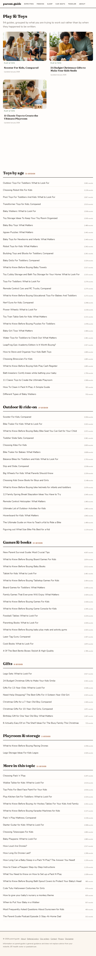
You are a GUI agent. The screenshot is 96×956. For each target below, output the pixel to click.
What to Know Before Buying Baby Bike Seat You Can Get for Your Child (48, 430)
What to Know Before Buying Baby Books (48, 566)
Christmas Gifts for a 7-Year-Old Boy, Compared (48, 701)
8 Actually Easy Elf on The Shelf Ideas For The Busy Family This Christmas (48, 722)
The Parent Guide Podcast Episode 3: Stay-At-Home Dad (48, 916)
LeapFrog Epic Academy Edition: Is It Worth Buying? (48, 344)
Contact (54, 939)
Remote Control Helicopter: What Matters (48, 501)
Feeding (40, 4)
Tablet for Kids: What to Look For (48, 573)
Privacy (61, 939)
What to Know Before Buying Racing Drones (48, 745)
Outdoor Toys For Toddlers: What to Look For (48, 182)
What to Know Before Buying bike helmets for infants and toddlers (48, 487)
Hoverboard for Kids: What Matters (48, 515)
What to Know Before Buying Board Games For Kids (48, 559)
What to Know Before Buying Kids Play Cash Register (48, 365)
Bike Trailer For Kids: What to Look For (48, 423)
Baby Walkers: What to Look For (48, 211)
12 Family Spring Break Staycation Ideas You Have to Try (48, 494)
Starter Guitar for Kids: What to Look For (48, 824)
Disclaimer (69, 939)
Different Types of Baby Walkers (48, 394)
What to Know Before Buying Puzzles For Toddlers (48, 323)
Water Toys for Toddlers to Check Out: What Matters (48, 337)
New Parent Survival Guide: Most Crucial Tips (48, 552)
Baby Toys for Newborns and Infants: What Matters (48, 239)
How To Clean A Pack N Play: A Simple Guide (48, 387)
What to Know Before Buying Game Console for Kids (48, 608)
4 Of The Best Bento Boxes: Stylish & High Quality (48, 650)
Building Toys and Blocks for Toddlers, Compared (48, 253)
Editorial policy (33, 939)
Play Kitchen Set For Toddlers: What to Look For (48, 796)
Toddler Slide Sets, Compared (48, 438)
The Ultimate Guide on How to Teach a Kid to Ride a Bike (48, 522)
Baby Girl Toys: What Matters (48, 330)
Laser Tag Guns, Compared (48, 636)
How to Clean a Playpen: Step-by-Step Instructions (48, 867)
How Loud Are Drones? (48, 845)
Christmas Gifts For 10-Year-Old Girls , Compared (48, 708)
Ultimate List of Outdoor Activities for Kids (48, 508)
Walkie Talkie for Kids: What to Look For (48, 782)
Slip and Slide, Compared (48, 466)
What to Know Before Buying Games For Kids (48, 601)
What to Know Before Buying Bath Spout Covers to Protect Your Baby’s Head (48, 881)
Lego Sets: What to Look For (48, 673)
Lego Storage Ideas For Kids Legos (48, 752)
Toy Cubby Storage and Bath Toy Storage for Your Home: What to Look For (48, 274)
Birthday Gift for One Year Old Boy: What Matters (48, 715)
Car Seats (60, 4)
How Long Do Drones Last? (48, 853)
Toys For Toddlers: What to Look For (48, 281)
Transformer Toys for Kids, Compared (48, 204)
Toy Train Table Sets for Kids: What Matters (48, 316)
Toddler (72, 4)
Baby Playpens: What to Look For (48, 838)
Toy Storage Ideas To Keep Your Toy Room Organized (48, 218)
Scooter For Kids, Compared (48, 416)
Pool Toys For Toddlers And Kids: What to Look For (48, 197)
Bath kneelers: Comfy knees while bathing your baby (48, 373)
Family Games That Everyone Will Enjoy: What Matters (48, 594)
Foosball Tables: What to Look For (48, 615)
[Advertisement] (48, 146)
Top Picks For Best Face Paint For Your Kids (48, 789)
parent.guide (12, 4)
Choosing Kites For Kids (48, 445)
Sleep (49, 4)
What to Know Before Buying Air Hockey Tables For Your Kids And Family (48, 803)
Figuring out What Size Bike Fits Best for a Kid (48, 529)
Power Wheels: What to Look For (48, 309)
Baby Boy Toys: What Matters (48, 225)
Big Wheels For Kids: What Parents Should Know (48, 473)
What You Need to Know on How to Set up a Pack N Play (48, 874)
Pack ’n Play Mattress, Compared (48, 817)
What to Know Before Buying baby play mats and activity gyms (48, 629)
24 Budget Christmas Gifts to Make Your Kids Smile (48, 680)
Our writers (44, 939)
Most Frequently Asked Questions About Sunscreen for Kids (48, 909)
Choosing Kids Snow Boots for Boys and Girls (48, 480)
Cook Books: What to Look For (48, 643)
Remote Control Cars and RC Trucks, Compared (48, 288)
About (82, 4)
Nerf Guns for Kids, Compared (48, 302)
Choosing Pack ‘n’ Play (48, 775)
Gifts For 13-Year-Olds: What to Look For (48, 687)
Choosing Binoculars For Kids (48, 358)
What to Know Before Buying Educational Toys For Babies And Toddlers (48, 295)
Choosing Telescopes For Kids (48, 831)
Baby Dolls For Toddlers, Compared (48, 260)
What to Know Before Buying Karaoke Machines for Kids (48, 810)
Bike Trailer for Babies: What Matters (48, 452)
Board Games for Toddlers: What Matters (48, 587)
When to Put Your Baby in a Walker (48, 902)
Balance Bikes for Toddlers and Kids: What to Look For (48, 459)
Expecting (29, 4)
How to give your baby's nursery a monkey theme (48, 895)
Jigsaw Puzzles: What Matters (48, 232)
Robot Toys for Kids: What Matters (48, 246)
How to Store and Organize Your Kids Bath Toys (48, 351)
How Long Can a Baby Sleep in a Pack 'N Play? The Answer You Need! (48, 860)
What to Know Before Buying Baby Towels (48, 267)
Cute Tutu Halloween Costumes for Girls (48, 888)
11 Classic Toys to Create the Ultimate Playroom (48, 380)
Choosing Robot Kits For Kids (48, 190)
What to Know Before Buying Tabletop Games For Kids (48, 580)
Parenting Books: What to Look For (48, 622)
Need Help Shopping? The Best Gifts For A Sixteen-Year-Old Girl (48, 694)
